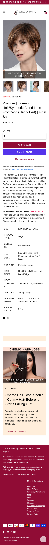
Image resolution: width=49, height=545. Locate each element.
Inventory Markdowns (36, 492)
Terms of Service (34, 511)
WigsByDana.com (22, 537)
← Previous (10, 431)
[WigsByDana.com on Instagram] (11, 532)
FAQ (29, 497)
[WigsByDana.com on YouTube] (14, 532)
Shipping (30, 503)
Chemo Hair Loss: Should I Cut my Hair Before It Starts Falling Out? (24, 399)
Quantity (6, 130)
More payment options (24, 159)
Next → (22, 431)
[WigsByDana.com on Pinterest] (8, 532)
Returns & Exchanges (36, 506)
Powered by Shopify (10, 540)
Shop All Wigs (32, 489)
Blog (29, 495)
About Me (31, 486)
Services (30, 500)
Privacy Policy (33, 514)
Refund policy (32, 508)
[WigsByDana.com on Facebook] (4, 532)
